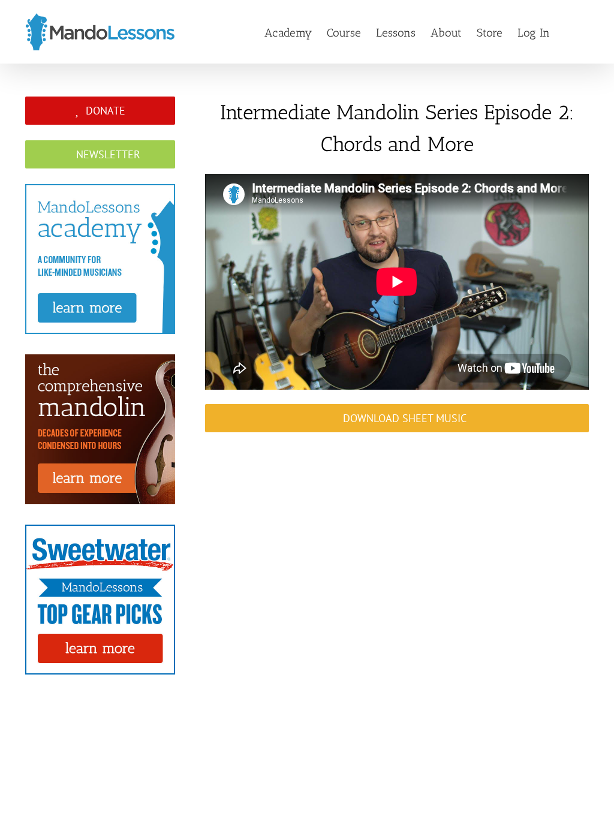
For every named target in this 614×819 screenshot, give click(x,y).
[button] (569, 32)
